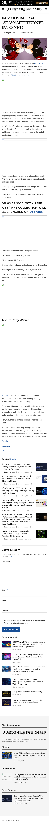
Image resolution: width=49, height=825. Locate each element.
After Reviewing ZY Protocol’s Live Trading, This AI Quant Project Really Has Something (18, 490)
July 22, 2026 (22, 539)
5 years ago (18, 650)
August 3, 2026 (23, 527)
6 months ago (19, 687)
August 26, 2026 (23, 496)
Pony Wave (38, 63)
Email (5, 600)
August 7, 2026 (20, 782)
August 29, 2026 (23, 472)
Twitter (4, 451)
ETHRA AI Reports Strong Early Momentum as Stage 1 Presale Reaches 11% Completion (15, 533)
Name (5, 590)
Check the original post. (20, 75)
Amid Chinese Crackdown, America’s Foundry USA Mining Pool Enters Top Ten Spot (30, 755)
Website (5, 441)
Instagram (6, 446)
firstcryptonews (9, 33)
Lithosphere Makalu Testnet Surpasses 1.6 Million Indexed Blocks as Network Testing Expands (30, 777)
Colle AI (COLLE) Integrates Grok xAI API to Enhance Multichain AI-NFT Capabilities (28, 656)
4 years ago (18, 674)
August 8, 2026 (23, 510)
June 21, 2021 (19, 761)
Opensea (36, 212)
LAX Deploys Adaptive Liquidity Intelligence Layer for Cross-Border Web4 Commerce (28, 681)
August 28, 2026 (23, 484)
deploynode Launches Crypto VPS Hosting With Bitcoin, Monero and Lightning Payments (16, 466)
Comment (6, 561)
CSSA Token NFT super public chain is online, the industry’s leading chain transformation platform (29, 644)
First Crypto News (13, 820)
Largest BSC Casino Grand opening (27, 692)
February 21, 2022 (27, 33)
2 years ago (18, 662)
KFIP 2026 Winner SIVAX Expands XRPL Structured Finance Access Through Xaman (16, 478)
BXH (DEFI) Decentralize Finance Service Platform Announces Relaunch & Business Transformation (30, 669)
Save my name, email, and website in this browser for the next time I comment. (24, 622)
